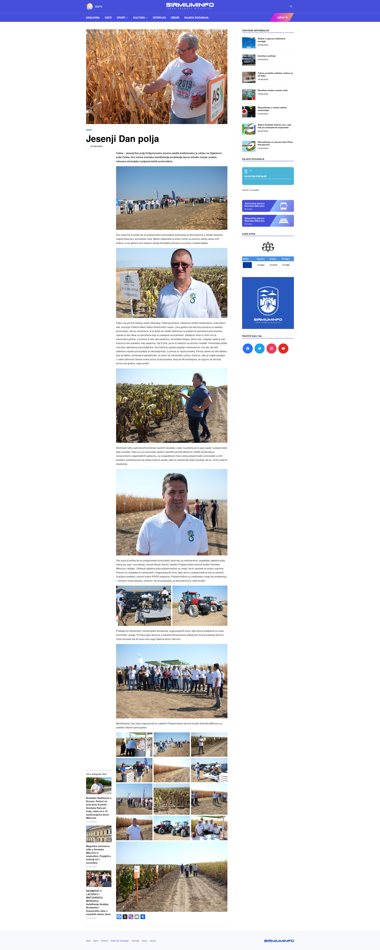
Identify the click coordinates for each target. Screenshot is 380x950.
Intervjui (159, 17)
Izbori (175, 17)
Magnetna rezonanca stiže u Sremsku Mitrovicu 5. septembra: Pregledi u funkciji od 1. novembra (98, 854)
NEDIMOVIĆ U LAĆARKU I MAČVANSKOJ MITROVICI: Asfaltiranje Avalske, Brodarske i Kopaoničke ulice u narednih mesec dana (98, 902)
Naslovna (93, 17)
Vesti (108, 17)
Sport (121, 17)
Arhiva (153, 940)
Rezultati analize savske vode (273, 90)
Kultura (139, 17)
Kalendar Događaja (120, 940)
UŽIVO (281, 17)
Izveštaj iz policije (267, 56)
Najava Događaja (196, 17)
